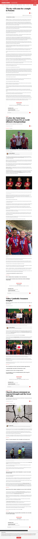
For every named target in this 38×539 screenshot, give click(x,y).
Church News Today (10, 288)
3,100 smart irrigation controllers (20, 491)
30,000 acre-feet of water (26, 483)
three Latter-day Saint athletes (17, 171)
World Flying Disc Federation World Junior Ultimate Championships (15, 157)
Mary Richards (12, 153)
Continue (19, 537)
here (21, 509)
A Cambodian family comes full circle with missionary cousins (15, 368)
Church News (6, 0)
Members (7, 116)
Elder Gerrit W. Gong (13, 332)
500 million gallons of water (18, 493)
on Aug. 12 (23, 335)
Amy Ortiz (11, 425)
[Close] (37, 532)
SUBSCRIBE (35, 0)
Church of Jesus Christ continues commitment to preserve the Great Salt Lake (18, 489)
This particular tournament (9, 170)
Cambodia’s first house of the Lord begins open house (14, 370)
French (14, 403)
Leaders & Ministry (9, 390)
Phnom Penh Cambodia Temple (25, 331)
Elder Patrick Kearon (8, 358)
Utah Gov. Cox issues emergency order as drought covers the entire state (18, 439)
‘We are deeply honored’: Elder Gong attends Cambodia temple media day (18, 366)
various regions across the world (11, 501)
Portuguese (10, 128)
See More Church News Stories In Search (28, 15)
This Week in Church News (11, 290)
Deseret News (3, 0)
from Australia (21, 172)
